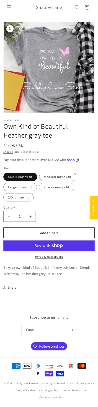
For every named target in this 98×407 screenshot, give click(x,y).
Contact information (74, 390)
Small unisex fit (20, 177)
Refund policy (65, 383)
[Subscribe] (72, 330)
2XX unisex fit (18, 197)
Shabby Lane (20, 383)
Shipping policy (48, 390)
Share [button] (12, 287)
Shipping (8, 151)
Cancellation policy (51, 397)
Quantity (9, 207)
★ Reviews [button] (94, 208)
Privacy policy (85, 383)
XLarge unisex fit (57, 187)
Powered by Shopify (41, 383)
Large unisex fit (20, 187)
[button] (9, 7)
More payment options (49, 256)
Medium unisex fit (58, 177)
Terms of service (25, 390)
